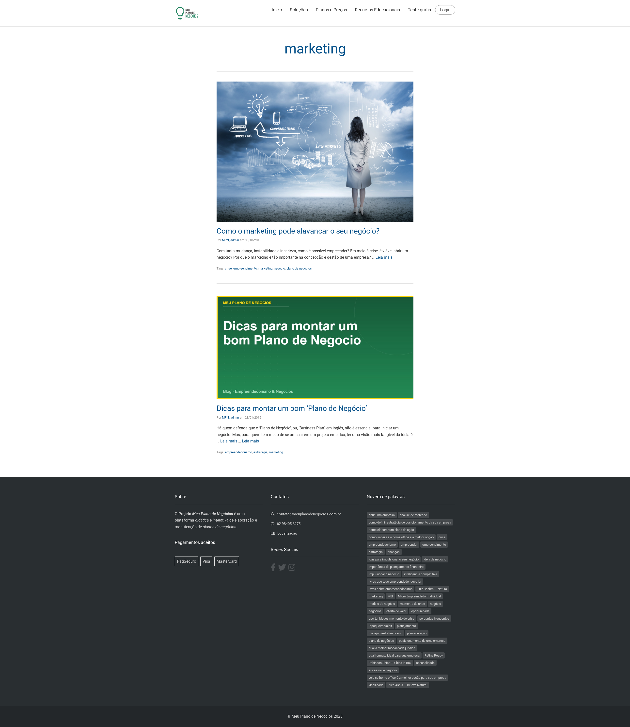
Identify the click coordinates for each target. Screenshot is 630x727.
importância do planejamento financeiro (396, 567)
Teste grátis (419, 9)
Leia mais (384, 257)
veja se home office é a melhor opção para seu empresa (407, 677)
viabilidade (376, 685)
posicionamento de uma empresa (422, 640)
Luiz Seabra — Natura (432, 589)
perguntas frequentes (434, 618)
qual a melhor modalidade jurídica (392, 648)
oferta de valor (396, 611)
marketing (265, 268)
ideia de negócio (435, 559)
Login (445, 9)
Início (277, 9)
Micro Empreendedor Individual (419, 596)
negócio (279, 268)
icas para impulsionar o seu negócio (394, 559)
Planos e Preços (331, 9)
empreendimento (245, 268)
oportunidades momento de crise (391, 618)
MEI (390, 596)
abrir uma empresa (382, 515)
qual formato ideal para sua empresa (394, 655)
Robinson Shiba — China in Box (390, 663)
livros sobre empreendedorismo (390, 589)
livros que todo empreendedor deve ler (395, 581)
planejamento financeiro (385, 633)
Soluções (299, 9)
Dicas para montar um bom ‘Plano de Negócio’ (292, 408)
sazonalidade (425, 663)
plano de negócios (299, 268)
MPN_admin (230, 240)
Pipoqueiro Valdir (380, 626)
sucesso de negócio (383, 670)
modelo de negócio (382, 604)
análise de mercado (413, 515)
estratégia (260, 452)
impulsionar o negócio (384, 574)
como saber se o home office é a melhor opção (401, 537)
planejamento (406, 626)
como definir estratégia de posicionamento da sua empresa (410, 522)
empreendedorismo (238, 452)
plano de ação (416, 633)
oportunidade (420, 611)
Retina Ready (434, 655)
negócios (375, 611)
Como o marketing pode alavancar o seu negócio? (298, 231)
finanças (394, 552)
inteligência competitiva (420, 574)
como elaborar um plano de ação (391, 530)
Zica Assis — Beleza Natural (407, 685)
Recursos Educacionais (377, 9)
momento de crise (412, 604)
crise (228, 268)
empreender (409, 544)
